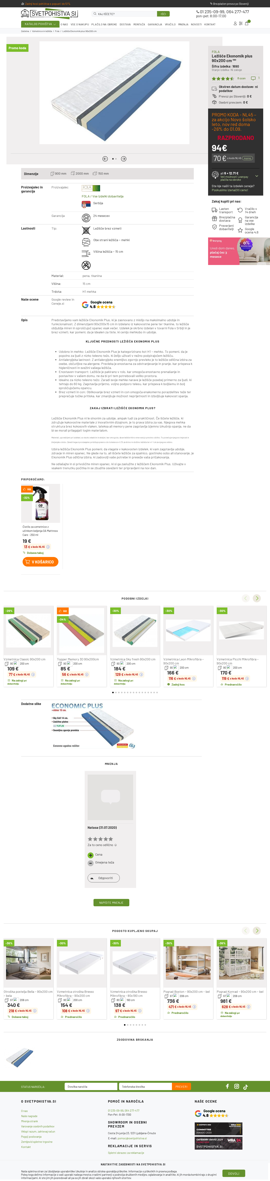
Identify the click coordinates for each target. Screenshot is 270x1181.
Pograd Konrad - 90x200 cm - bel (240, 991)
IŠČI (163, 14)
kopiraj (247, 158)
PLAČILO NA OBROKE (104, 24)
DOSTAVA (125, 24)
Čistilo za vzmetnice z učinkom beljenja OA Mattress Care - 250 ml (40, 530)
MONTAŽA (139, 24)
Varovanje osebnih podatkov (37, 1126)
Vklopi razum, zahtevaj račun (38, 1131)
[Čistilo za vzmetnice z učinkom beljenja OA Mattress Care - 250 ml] (41, 503)
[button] (105, 158)
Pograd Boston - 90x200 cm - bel (186, 991)
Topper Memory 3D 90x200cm (78, 659)
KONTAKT (210, 24)
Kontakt (26, 1146)
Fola (57, 31)
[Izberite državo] (241, 23)
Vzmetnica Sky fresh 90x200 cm (132, 659)
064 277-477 (237, 11)
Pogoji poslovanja (31, 1136)
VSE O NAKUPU (80, 24)
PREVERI (181, 1086)
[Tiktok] (245, 1086)
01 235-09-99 (212, 11)
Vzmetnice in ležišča (42, 31)
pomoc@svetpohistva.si (132, 1138)
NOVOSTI (196, 24)
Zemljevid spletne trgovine (37, 1141)
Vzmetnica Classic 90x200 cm (24, 659)
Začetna (25, 31)
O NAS (64, 24)
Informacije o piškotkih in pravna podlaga (152, 1171)
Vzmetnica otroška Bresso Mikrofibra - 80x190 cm (128, 993)
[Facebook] (227, 1086)
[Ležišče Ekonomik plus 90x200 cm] (19, 1057)
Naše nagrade (29, 1116)
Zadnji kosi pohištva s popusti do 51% (47, 3)
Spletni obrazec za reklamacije (126, 1152)
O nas (24, 1111)
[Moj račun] (235, 23)
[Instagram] (236, 1086)
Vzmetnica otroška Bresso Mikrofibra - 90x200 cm (75, 993)
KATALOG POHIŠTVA (38, 24)
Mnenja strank (29, 1121)
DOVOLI (234, 1173)
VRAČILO (170, 24)
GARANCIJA (155, 24)
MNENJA (183, 24)
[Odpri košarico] (246, 23)
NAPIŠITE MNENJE (111, 902)
